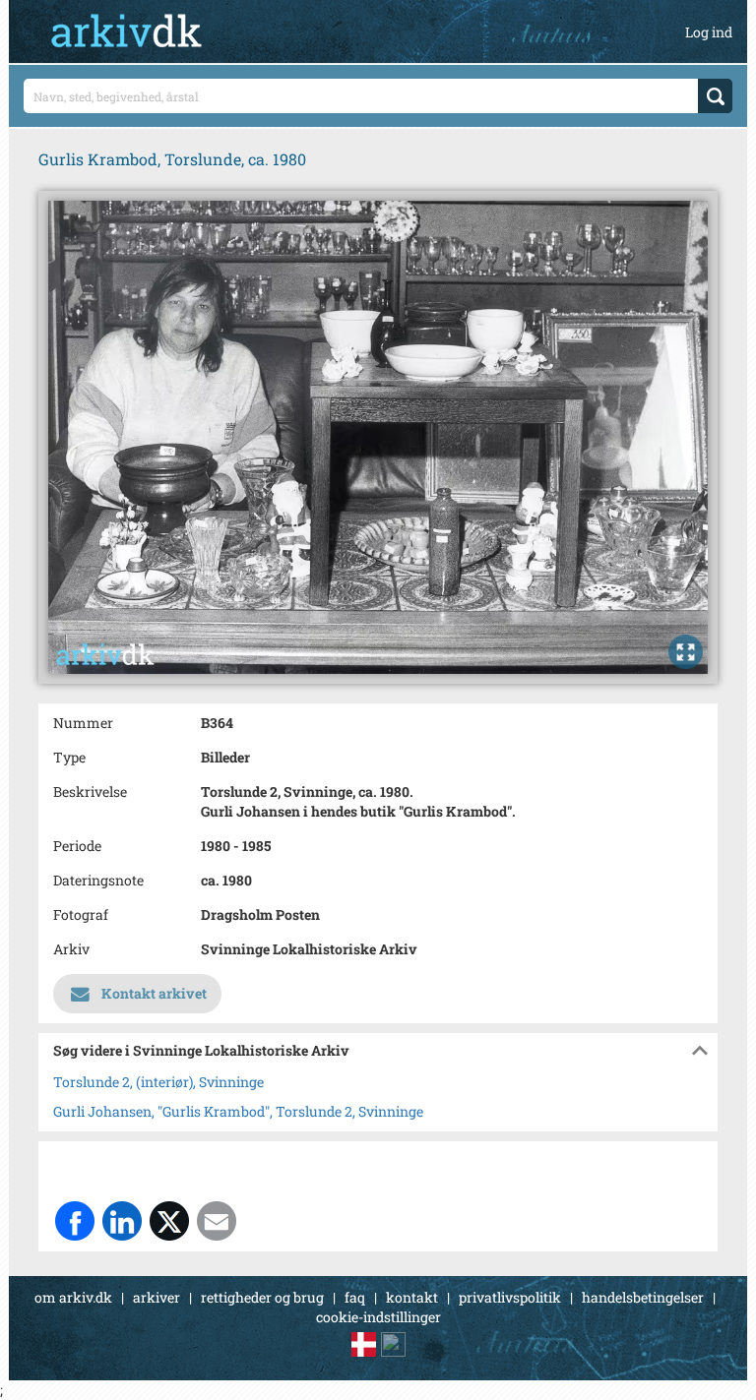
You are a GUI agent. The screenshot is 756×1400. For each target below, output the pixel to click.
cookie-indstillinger (378, 1317)
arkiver (156, 1297)
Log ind (708, 32)
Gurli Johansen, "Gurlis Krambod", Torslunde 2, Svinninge (238, 1111)
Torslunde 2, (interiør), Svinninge (158, 1081)
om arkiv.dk (73, 1297)
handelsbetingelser (643, 1297)
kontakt (412, 1297)
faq (355, 1297)
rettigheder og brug (262, 1297)
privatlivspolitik (510, 1297)
